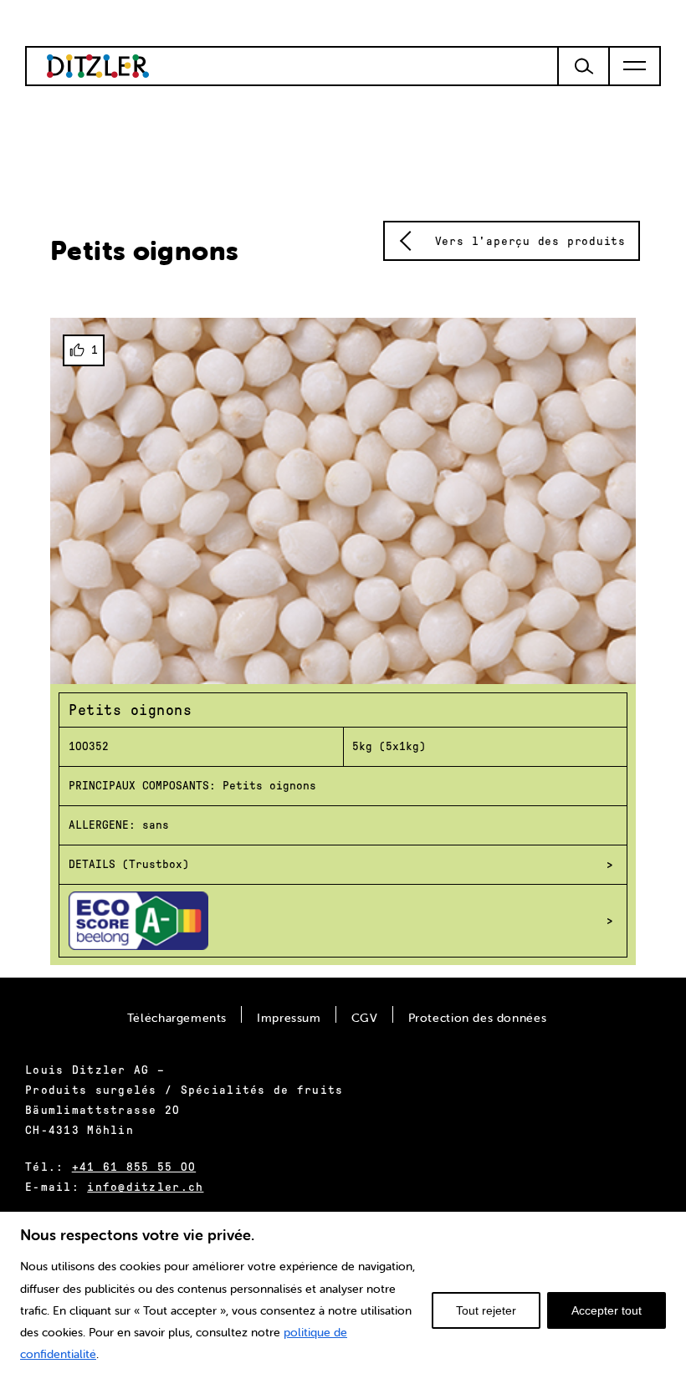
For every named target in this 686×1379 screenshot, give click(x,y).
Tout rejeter (486, 1310)
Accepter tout (606, 1310)
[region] (343, 1294)
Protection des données (477, 1017)
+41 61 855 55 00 (134, 1167)
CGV (364, 1017)
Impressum (289, 1017)
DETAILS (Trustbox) (129, 864)
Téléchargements (177, 1017)
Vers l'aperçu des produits (530, 241)
